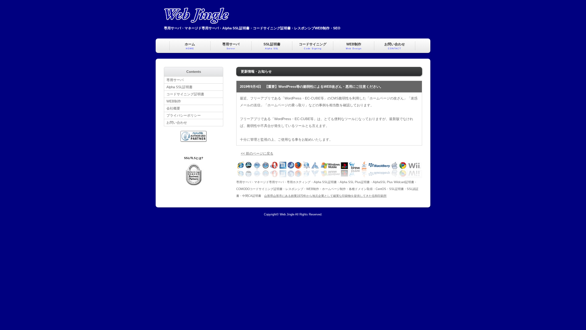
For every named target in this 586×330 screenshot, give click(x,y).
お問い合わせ (394, 46)
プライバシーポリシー (183, 115)
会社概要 (173, 108)
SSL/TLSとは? (193, 158)
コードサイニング (312, 46)
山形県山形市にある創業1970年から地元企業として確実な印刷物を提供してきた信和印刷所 (325, 196)
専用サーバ (230, 46)
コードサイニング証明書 (185, 94)
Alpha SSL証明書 (179, 87)
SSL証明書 (271, 46)
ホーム (190, 46)
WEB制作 (354, 46)
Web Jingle (287, 214)
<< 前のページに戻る (257, 153)
